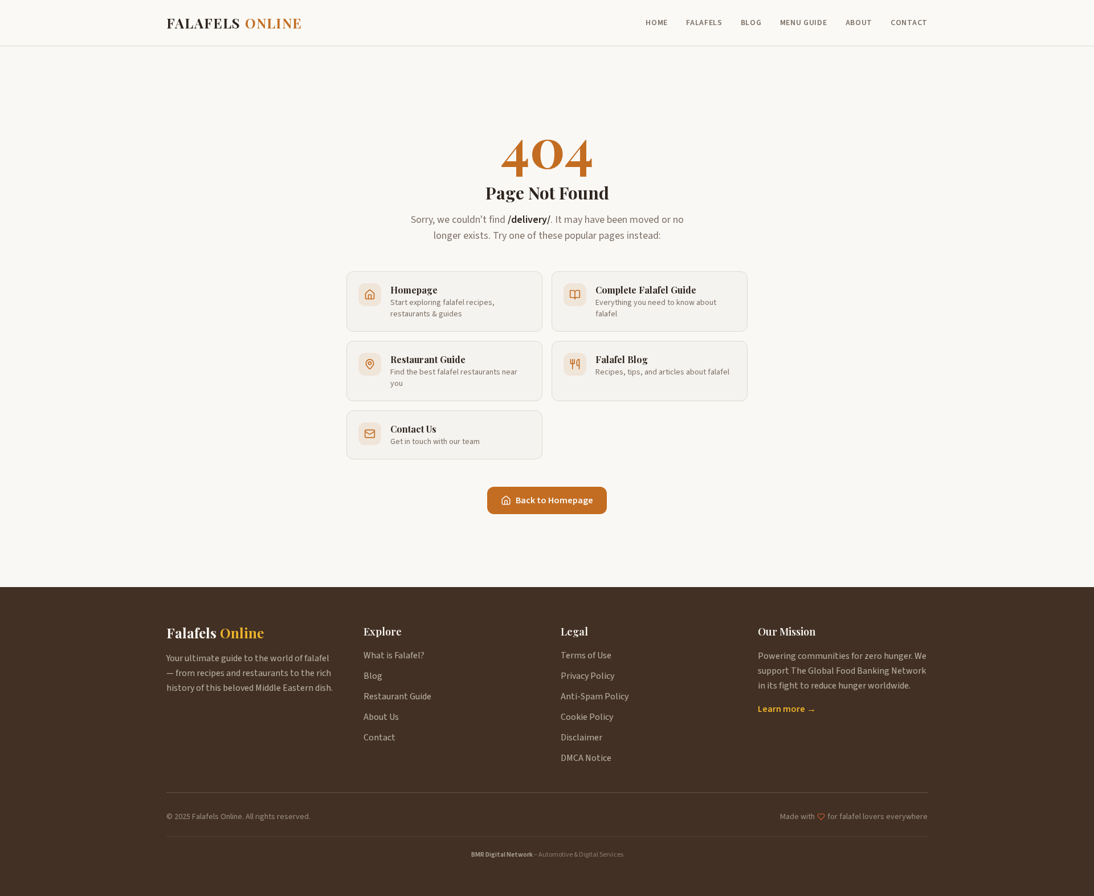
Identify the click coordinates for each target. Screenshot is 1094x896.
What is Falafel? (394, 655)
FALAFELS (234, 23)
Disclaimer (581, 737)
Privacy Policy (587, 676)
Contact (909, 22)
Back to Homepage (554, 500)
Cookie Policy (587, 717)
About (859, 22)
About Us (381, 717)
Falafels (704, 22)
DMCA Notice (586, 758)
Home (657, 22)
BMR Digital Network (502, 855)
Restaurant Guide (397, 696)
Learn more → (787, 709)
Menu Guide (803, 22)
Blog (751, 22)
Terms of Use (586, 655)
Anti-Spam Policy (594, 696)
